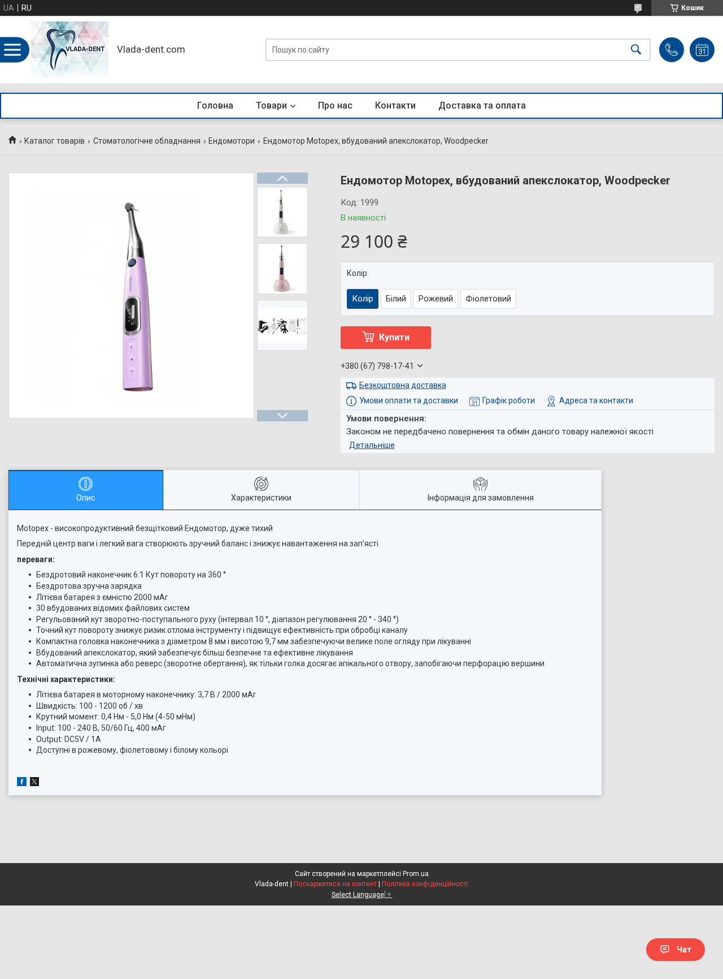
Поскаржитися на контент (335, 884)
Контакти (395, 105)
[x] (34, 783)
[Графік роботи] (702, 49)
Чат (684, 949)
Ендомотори (231, 140)
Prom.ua (416, 874)
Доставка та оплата (482, 105)
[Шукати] (636, 50)
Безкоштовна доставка (402, 385)
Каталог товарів (54, 140)
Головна (215, 105)
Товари (271, 105)
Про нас (335, 105)
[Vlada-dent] (69, 49)
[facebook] (22, 783)
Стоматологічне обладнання (147, 140)
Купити (394, 337)
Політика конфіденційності (425, 884)
